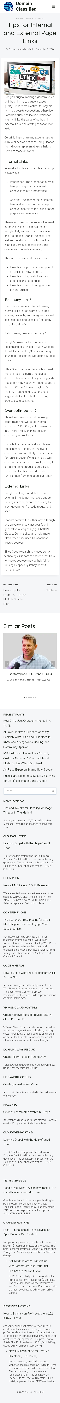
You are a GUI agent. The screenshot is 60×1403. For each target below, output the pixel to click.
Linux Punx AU (13, 800)
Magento (10, 1104)
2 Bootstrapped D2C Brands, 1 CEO (29, 674)
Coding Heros (13, 965)
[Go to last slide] (7, 664)
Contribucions (14, 912)
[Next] (53, 664)
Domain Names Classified (30, 19)
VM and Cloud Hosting (20, 1007)
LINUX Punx (11, 878)
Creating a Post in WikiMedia (20, 1084)
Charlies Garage (16, 1222)
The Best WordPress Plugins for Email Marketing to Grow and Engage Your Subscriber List (26, 924)
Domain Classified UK (19, 1049)
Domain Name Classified (21, 49)
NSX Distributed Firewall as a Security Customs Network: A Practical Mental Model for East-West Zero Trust (26, 758)
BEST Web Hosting (17, 1306)
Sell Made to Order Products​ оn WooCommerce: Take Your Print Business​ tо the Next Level (28, 1266)
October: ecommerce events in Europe (26, 1112)
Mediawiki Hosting (17, 1077)
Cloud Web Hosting (18, 1132)
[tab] (24, 697)
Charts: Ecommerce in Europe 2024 (24, 1056)
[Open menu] (53, 6)
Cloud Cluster (14, 836)
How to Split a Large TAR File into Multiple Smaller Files (14, 594)
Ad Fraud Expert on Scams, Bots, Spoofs (28, 769)
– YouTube (50, 587)
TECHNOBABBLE (14, 1180)
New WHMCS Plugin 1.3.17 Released (26, 885)
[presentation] (30, 651)
